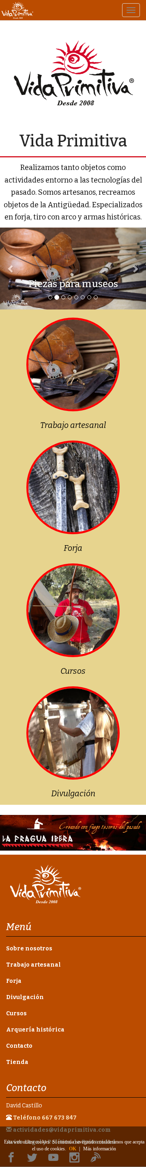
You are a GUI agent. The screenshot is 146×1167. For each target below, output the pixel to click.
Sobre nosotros (29, 948)
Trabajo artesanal (73, 425)
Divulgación (73, 793)
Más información (99, 1149)
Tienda (17, 1062)
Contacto (19, 1045)
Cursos (73, 671)
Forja (73, 548)
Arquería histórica (35, 1029)
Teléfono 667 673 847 (45, 1117)
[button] (11, 268)
